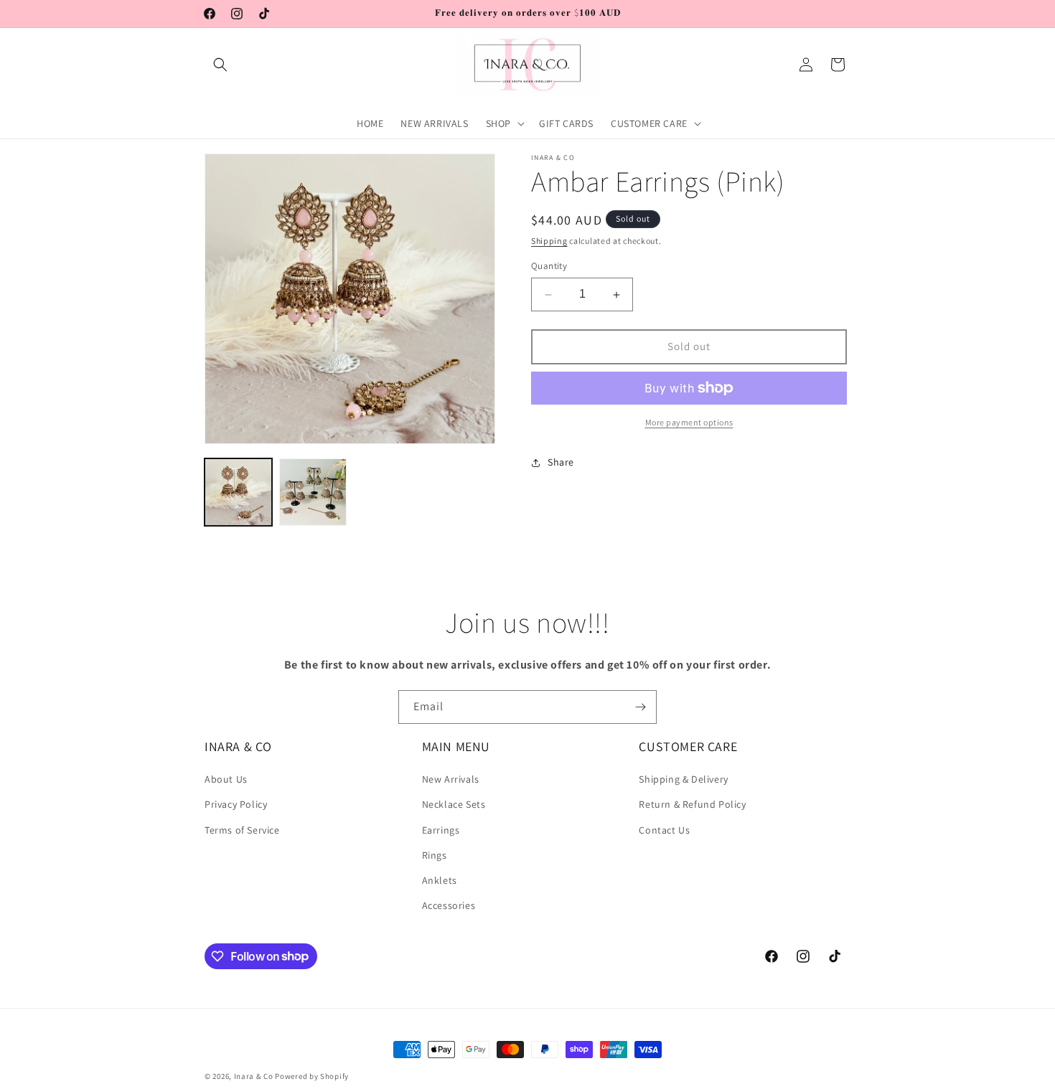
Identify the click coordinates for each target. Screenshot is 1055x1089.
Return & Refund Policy (692, 804)
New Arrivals (450, 779)
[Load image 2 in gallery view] (313, 492)
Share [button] (561, 462)
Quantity (549, 266)
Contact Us (664, 830)
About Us (226, 779)
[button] (220, 64)
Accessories (449, 905)
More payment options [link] (689, 422)
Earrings (441, 830)
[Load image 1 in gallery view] (238, 492)
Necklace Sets (454, 804)
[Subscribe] (640, 707)
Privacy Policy (236, 804)
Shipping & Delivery (683, 779)
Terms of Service (242, 830)
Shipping (549, 240)
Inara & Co (253, 1076)
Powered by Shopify (312, 1076)
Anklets (439, 880)
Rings (434, 855)
